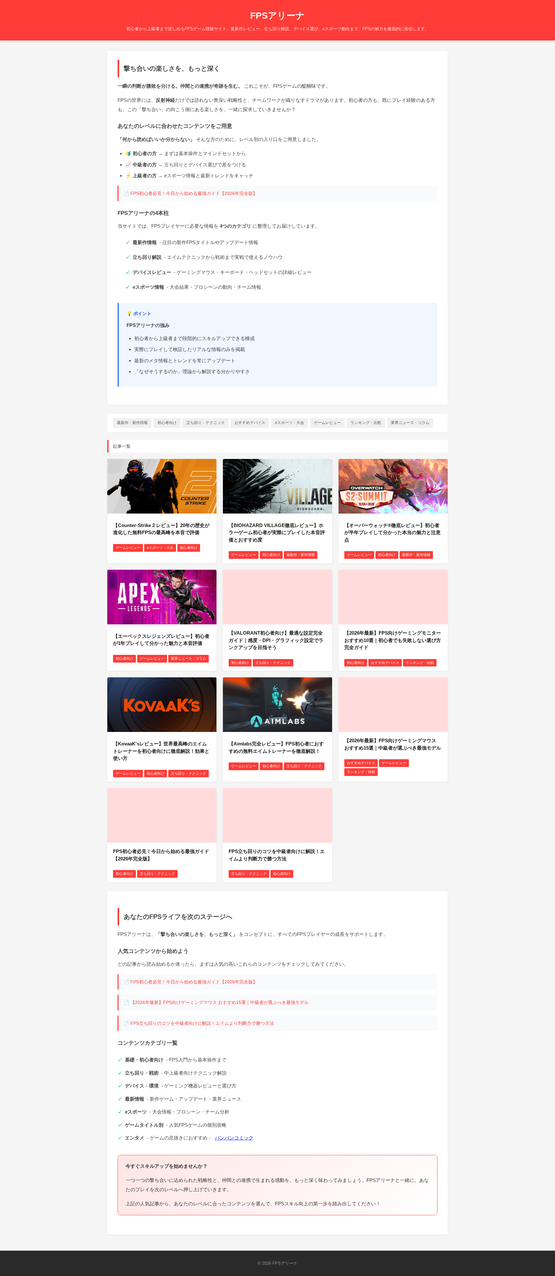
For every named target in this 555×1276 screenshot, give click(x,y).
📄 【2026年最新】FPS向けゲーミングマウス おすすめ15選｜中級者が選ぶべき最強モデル (216, 1002)
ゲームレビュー (327, 422)
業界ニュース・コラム (410, 422)
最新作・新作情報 (132, 422)
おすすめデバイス (249, 422)
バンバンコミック (234, 1137)
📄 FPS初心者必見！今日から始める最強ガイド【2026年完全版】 (190, 193)
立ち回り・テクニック (205, 422)
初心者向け (167, 422)
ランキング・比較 (365, 422)
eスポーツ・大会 (289, 422)
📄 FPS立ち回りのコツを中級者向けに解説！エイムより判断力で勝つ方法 (199, 1023)
